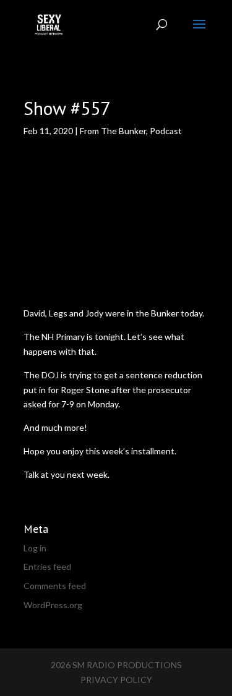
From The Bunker (113, 130)
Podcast (166, 130)
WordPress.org (53, 605)
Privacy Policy (116, 679)
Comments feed (55, 585)
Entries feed (47, 566)
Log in (35, 548)
